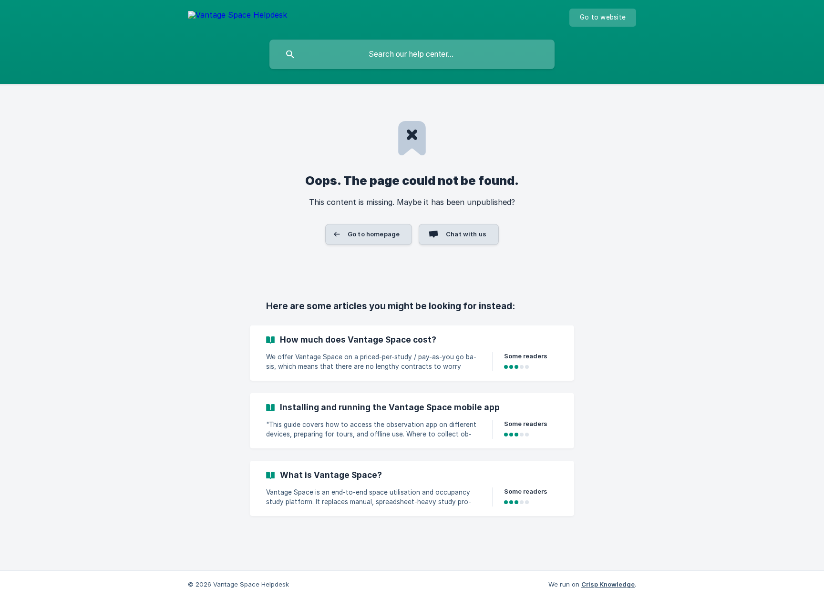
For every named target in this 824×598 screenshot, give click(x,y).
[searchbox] (412, 54)
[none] (237, 16)
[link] (412, 353)
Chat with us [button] (466, 234)
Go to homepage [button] (374, 234)
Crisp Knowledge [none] (608, 584)
